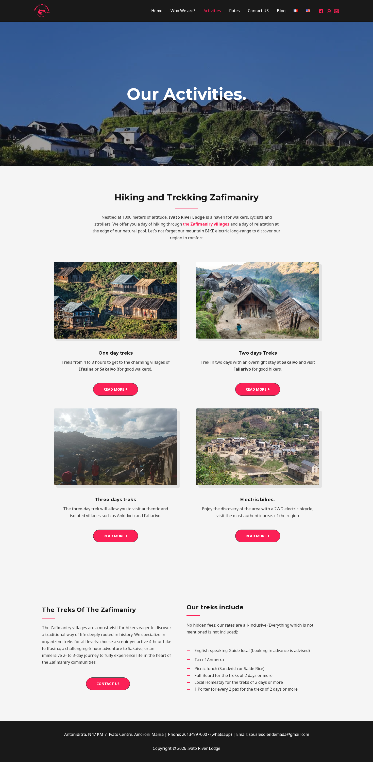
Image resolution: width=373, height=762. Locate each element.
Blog (281, 10)
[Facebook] (321, 11)
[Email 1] (336, 11)
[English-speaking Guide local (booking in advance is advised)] (248, 650)
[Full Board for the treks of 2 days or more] (230, 675)
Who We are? (183, 10)
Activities (212, 10)
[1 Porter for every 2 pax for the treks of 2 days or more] (242, 689)
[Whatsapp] (329, 11)
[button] (115, 389)
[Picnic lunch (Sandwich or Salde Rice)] (225, 668)
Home (156, 10)
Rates (234, 10)
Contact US (258, 10)
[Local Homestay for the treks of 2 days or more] (235, 682)
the (206, 224)
